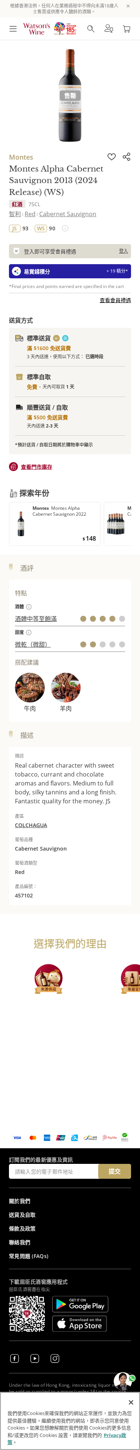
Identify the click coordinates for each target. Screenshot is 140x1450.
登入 (123, 251)
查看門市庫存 (36, 466)
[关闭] (131, 1402)
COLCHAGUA (31, 825)
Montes (21, 157)
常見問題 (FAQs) (28, 1255)
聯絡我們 (19, 1242)
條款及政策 (22, 1228)
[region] (70, 1421)
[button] (108, 28)
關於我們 (19, 1200)
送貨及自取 (22, 1214)
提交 (115, 1171)
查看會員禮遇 (115, 300)
